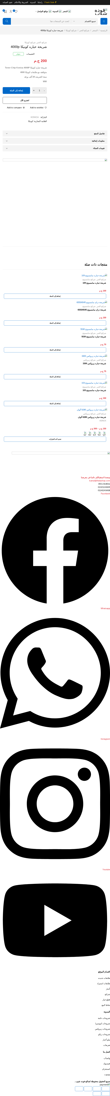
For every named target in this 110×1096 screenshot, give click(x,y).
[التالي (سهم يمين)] (97, 1093)
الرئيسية (103, 30)
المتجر (95, 30)
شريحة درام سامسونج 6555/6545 (92, 310)
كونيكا (30, 121)
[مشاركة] (88, 1088)
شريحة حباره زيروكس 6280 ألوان (92, 417)
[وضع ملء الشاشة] (97, 1088)
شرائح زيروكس (89, 360)
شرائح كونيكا (71, 30)
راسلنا (40, 2)
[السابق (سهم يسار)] (106, 1093)
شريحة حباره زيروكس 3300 (94, 363)
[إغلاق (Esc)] (79, 1088)
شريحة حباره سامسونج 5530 (94, 336)
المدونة (33, 2)
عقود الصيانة (7, 2)
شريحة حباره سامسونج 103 (94, 390)
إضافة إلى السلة (16, 90)
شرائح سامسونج (89, 279)
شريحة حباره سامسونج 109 (94, 283)
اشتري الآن (24, 100)
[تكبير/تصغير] (106, 1088)
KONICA (35, 117)
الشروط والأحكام (21, 2)
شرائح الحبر (84, 30)
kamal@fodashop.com (99, 480)
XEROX (102, 421)
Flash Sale (49, 2)
